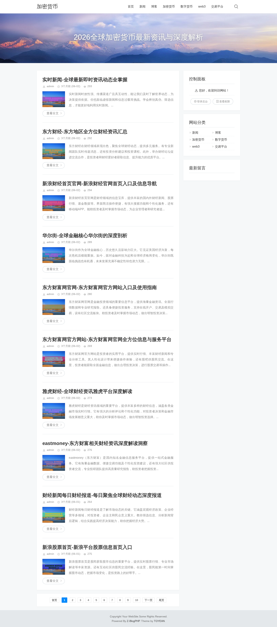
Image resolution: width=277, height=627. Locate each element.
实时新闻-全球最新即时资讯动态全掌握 (84, 79)
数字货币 (187, 6)
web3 (202, 6)
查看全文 (53, 113)
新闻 (142, 6)
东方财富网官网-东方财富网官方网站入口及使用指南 (99, 287)
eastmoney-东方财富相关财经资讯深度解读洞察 (95, 443)
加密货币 (47, 6)
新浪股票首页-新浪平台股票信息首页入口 (87, 547)
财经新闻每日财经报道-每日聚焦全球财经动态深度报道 (102, 495)
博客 (154, 6)
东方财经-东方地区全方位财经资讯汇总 (84, 131)
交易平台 (217, 6)
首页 (131, 6)
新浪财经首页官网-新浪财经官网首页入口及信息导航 (99, 183)
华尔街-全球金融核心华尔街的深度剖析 (84, 235)
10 (136, 600)
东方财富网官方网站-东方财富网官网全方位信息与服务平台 (106, 339)
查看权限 (224, 101)
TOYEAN (159, 620)
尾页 (161, 600)
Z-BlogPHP (133, 620)
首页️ (54, 600)
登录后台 (202, 101)
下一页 (148, 600)
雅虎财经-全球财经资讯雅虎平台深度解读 (87, 391)
